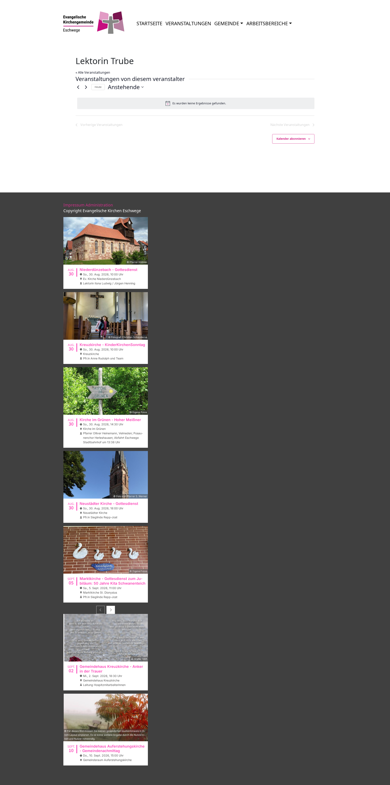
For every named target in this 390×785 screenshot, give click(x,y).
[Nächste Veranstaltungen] (85, 87)
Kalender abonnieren (291, 139)
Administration (99, 205)
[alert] (195, 103)
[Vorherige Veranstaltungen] (78, 87)
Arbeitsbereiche (267, 23)
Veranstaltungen (188, 23)
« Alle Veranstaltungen (93, 72)
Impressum (73, 205)
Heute (98, 87)
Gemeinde (226, 23)
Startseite (149, 23)
